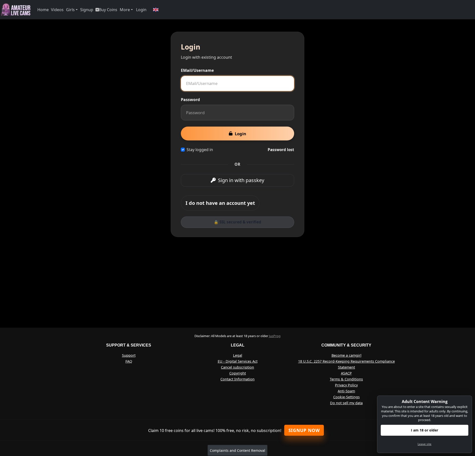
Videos (57, 9)
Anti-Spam (346, 391)
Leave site (424, 444)
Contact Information (237, 379)
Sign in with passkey (241, 180)
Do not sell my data (346, 403)
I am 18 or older (424, 430)
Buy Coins (108, 9)
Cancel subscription (237, 367)
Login (141, 9)
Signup (86, 9)
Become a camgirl (346, 355)
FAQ (128, 361)
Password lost (281, 149)
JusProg (275, 336)
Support (129, 355)
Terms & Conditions (346, 379)
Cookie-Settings (346, 397)
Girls (70, 9)
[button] (155, 9)
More (125, 9)
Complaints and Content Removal (237, 450)
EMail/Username (197, 70)
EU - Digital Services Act (238, 361)
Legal (237, 355)
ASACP (346, 373)
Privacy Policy (346, 385)
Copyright (237, 373)
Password (190, 99)
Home (43, 9)
